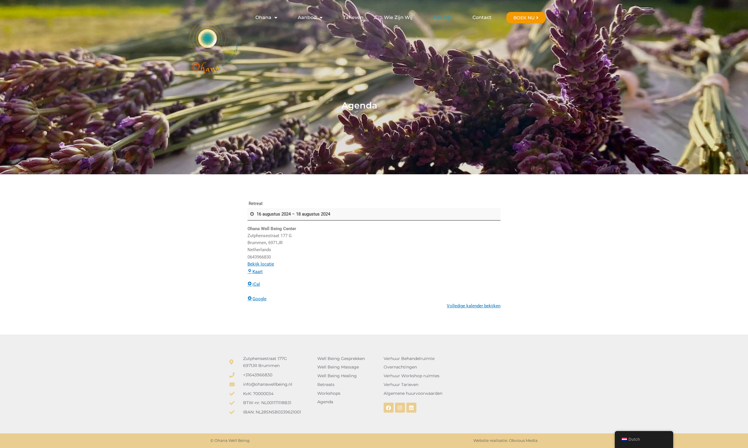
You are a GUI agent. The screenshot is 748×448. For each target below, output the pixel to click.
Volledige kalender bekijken (474, 306)
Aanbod (307, 17)
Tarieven (353, 17)
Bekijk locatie (260, 264)
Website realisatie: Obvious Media (505, 440)
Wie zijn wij (398, 17)
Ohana (263, 17)
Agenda (442, 17)
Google (259, 298)
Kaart (257, 271)
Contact (481, 17)
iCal (256, 284)
